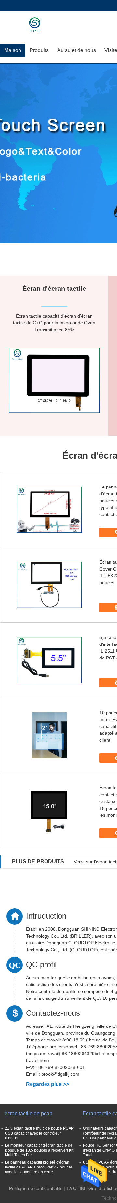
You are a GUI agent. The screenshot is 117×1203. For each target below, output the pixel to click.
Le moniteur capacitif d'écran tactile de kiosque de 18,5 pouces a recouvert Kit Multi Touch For (39, 1150)
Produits (39, 50)
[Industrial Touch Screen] (58, 153)
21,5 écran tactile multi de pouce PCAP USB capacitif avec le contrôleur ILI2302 (39, 1133)
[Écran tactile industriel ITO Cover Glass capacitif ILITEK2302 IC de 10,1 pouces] (49, 584)
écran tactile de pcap (28, 1113)
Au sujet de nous (76, 50)
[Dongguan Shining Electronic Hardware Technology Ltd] (37, 24)
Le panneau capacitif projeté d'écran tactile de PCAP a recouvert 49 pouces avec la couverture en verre (39, 1167)
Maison (12, 50)
